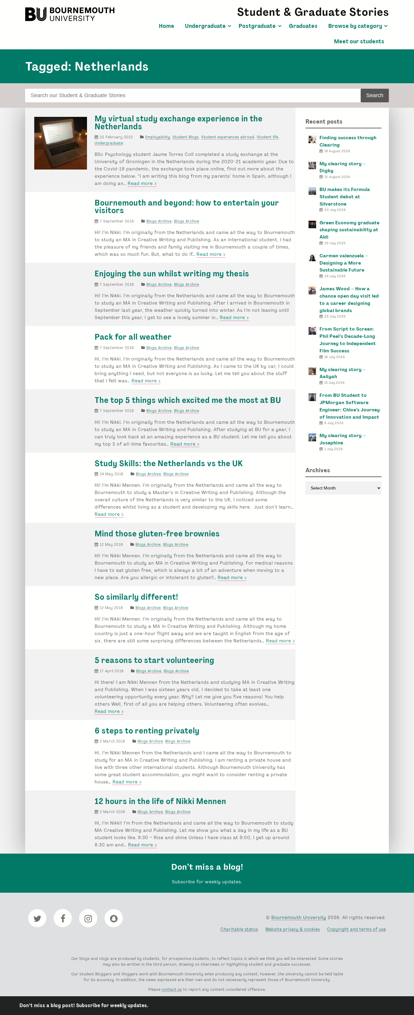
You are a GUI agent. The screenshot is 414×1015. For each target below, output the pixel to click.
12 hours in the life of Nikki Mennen (160, 801)
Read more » (142, 183)
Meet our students (359, 41)
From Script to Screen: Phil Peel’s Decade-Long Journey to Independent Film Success (347, 340)
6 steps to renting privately (147, 731)
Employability (157, 137)
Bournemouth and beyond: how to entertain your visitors (187, 207)
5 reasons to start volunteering (154, 660)
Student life (267, 137)
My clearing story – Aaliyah (342, 373)
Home (166, 26)
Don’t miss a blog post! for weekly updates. (84, 1005)
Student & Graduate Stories (313, 12)
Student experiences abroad (227, 137)
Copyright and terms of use (356, 929)
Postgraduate (257, 26)
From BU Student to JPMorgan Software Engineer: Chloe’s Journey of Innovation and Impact (349, 406)
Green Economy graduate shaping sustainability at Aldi (349, 229)
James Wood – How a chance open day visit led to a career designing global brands (349, 299)
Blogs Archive (159, 221)
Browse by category (355, 26)
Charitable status (239, 929)
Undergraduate (205, 26)
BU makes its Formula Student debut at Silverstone (344, 196)
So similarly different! (136, 597)
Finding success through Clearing (347, 141)
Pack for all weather (133, 337)
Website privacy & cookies (292, 929)
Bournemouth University (70, 14)
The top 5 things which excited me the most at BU (188, 400)
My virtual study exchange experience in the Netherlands (178, 123)
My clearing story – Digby (342, 167)
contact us (172, 989)
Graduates (303, 26)
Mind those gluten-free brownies (157, 534)
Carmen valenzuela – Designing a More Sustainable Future (343, 262)
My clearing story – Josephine (342, 439)
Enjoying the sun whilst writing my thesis (172, 274)
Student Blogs (185, 137)
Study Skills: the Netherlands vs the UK (169, 463)
